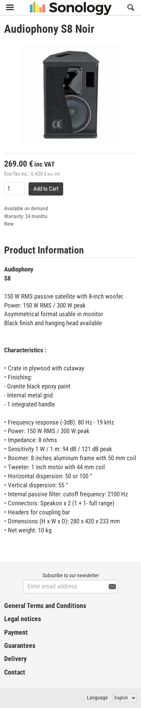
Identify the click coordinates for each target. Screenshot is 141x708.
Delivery (15, 659)
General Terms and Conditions (45, 605)
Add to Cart (45, 188)
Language (97, 697)
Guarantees (19, 645)
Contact (14, 672)
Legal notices (22, 619)
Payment (16, 632)
